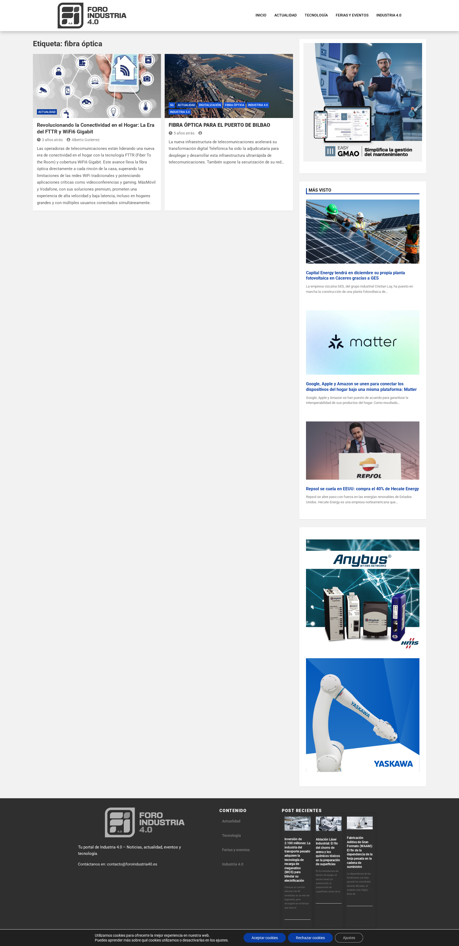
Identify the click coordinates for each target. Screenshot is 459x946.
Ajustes (349, 938)
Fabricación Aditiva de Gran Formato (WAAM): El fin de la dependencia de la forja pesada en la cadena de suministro (360, 852)
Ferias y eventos (236, 850)
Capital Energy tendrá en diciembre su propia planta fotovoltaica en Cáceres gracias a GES (355, 275)
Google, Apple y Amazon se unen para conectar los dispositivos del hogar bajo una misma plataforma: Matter (361, 386)
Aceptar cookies (265, 938)
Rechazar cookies (310, 938)
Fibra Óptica (234, 105)
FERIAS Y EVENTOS (352, 15)
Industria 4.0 (258, 105)
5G (172, 105)
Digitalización (210, 105)
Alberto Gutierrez (86, 140)
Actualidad (47, 112)
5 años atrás (184, 133)
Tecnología (231, 835)
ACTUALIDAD (285, 15)
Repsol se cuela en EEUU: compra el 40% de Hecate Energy (362, 488)
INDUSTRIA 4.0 (388, 15)
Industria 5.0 (180, 112)
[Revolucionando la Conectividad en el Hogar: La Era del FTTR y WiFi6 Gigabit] (97, 86)
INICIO (261, 15)
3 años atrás (52, 140)
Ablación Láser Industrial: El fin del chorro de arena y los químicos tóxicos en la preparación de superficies (328, 852)
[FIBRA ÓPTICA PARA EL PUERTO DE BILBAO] (229, 86)
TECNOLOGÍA (316, 15)
